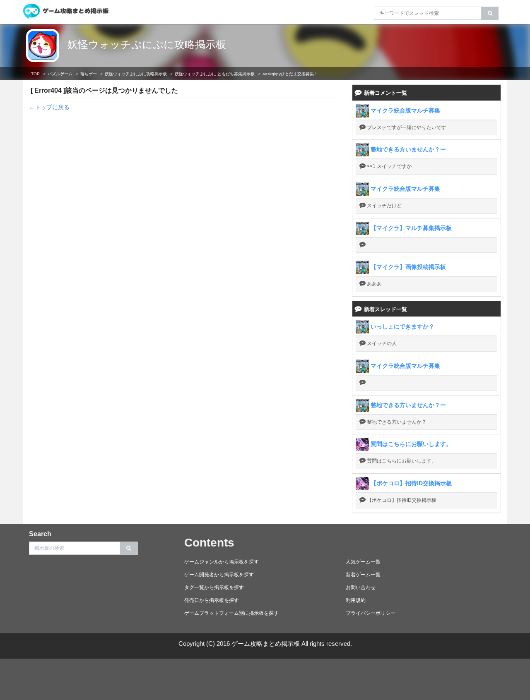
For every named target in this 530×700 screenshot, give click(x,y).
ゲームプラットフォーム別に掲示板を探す (231, 613)
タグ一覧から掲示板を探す (214, 587)
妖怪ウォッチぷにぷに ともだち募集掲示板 (215, 74)
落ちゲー (88, 74)
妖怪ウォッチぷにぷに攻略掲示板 (146, 44)
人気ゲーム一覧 (363, 562)
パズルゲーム (60, 74)
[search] (490, 13)
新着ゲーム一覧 (363, 575)
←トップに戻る (49, 107)
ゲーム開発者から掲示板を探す (219, 575)
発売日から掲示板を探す (211, 600)
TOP (35, 74)
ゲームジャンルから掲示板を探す (221, 562)
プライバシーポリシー (370, 613)
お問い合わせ (361, 587)
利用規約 (356, 600)
